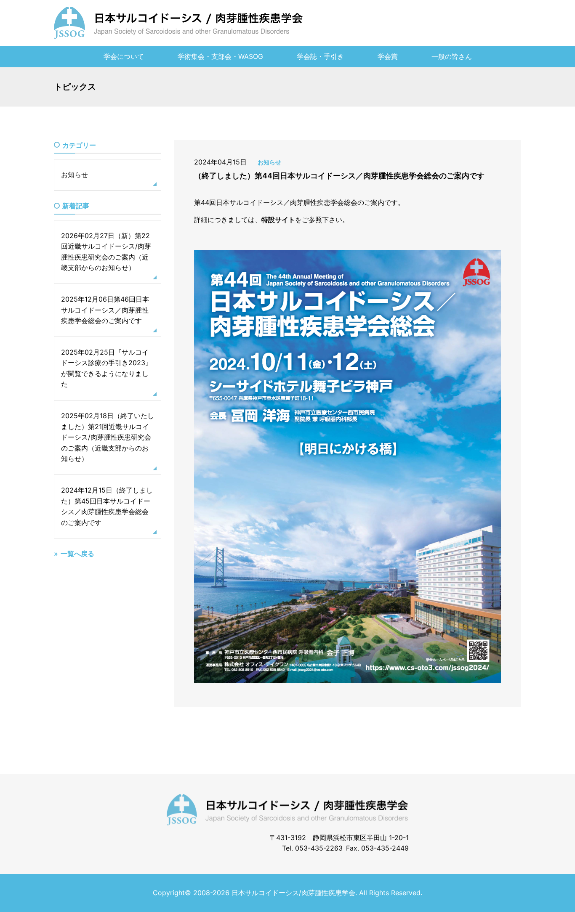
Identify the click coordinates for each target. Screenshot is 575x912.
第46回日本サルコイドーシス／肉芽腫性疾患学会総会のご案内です (105, 310)
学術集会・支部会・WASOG (220, 56)
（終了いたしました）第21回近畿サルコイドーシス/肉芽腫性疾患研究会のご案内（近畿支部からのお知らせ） (107, 437)
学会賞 (388, 56)
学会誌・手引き (320, 56)
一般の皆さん (451, 56)
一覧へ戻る (77, 554)
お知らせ (269, 162)
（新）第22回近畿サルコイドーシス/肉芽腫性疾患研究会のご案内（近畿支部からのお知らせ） (106, 251)
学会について (124, 56)
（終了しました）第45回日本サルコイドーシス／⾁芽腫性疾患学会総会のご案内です (107, 506)
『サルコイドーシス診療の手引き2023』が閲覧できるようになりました (106, 368)
